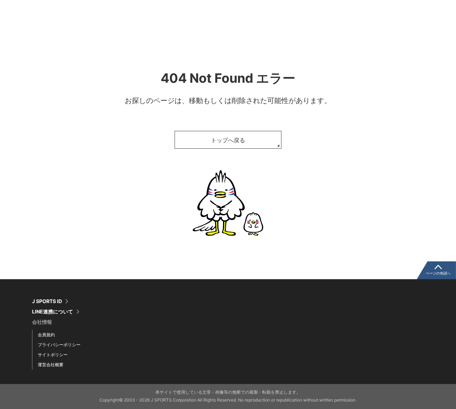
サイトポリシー (53, 354)
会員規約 (46, 334)
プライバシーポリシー (59, 344)
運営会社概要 (50, 364)
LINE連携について (52, 311)
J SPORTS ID (47, 301)
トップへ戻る (228, 140)
